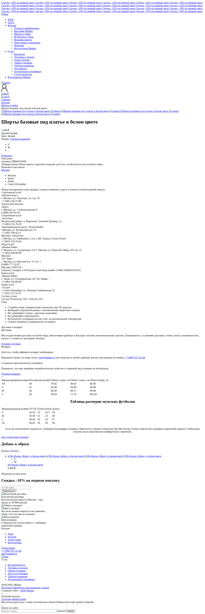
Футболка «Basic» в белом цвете (25, 464)
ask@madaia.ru (47, 357)
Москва (5, 170)
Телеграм (6, 599)
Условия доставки (11, 343)
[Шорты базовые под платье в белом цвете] (31, 111)
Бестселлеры (14, 542)
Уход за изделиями (18, 573)
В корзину (6, 155)
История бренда (16, 565)
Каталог (12, 536)
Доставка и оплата (18, 567)
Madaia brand (19, 599)
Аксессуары (14, 539)
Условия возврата (10, 374)
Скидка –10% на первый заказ (17, 2)
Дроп (10, 534)
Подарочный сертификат (21, 579)
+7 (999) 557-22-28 (135, 357)
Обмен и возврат (17, 570)
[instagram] (4, 556)
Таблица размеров (20, 139)
